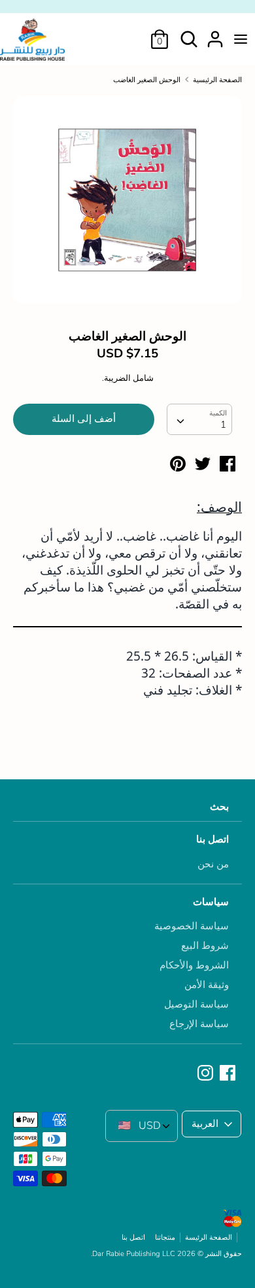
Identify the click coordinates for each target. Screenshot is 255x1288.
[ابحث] (189, 33)
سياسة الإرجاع (199, 1023)
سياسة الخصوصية (191, 926)
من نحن (213, 864)
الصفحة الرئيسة (208, 1237)
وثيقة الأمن (206, 984)
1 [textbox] (223, 424)
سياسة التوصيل (196, 1004)
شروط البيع (205, 945)
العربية (205, 1123)
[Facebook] (229, 1073)
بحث (219, 806)
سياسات (211, 901)
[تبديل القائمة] (240, 39)
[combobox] (199, 419)
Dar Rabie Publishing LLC (133, 1254)
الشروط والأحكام (194, 965)
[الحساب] (215, 33)
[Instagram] (206, 1073)
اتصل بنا (212, 839)
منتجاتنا (165, 1237)
